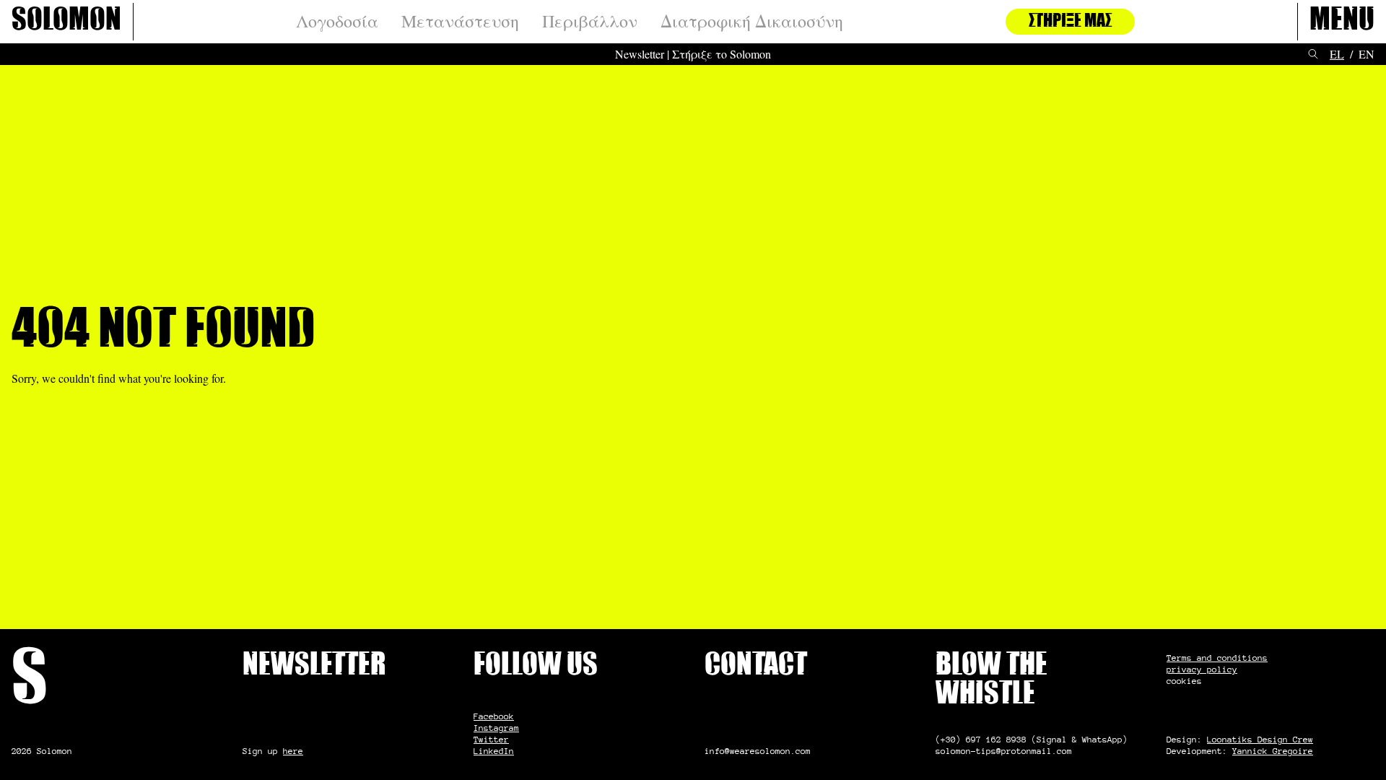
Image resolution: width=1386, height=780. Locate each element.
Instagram (496, 727)
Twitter (491, 739)
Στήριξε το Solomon (721, 53)
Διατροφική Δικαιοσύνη (752, 21)
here (293, 750)
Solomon (66, 21)
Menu (1341, 21)
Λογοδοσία (337, 21)
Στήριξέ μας (1070, 21)
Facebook (494, 716)
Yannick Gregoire (1272, 750)
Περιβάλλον (589, 21)
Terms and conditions (1217, 657)
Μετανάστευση (460, 21)
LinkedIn (494, 750)
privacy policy (1202, 669)
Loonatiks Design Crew (1260, 739)
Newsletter (639, 53)
